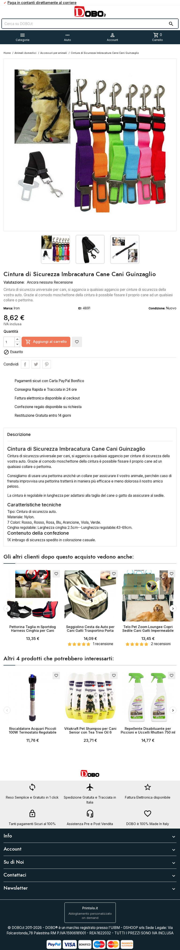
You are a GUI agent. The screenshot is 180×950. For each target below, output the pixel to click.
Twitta (36, 364)
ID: (80, 308)
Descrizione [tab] (19, 434)
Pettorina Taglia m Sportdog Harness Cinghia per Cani (32, 628)
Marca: (8, 308)
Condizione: (157, 308)
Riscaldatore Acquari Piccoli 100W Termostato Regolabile (32, 730)
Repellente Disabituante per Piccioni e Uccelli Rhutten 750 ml (148, 730)
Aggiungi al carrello (46, 342)
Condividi (25, 364)
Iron (17, 308)
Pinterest (47, 364)
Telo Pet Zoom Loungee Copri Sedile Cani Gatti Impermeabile (148, 628)
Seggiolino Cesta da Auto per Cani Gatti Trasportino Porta (90, 628)
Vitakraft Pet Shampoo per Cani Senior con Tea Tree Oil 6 (90, 730)
